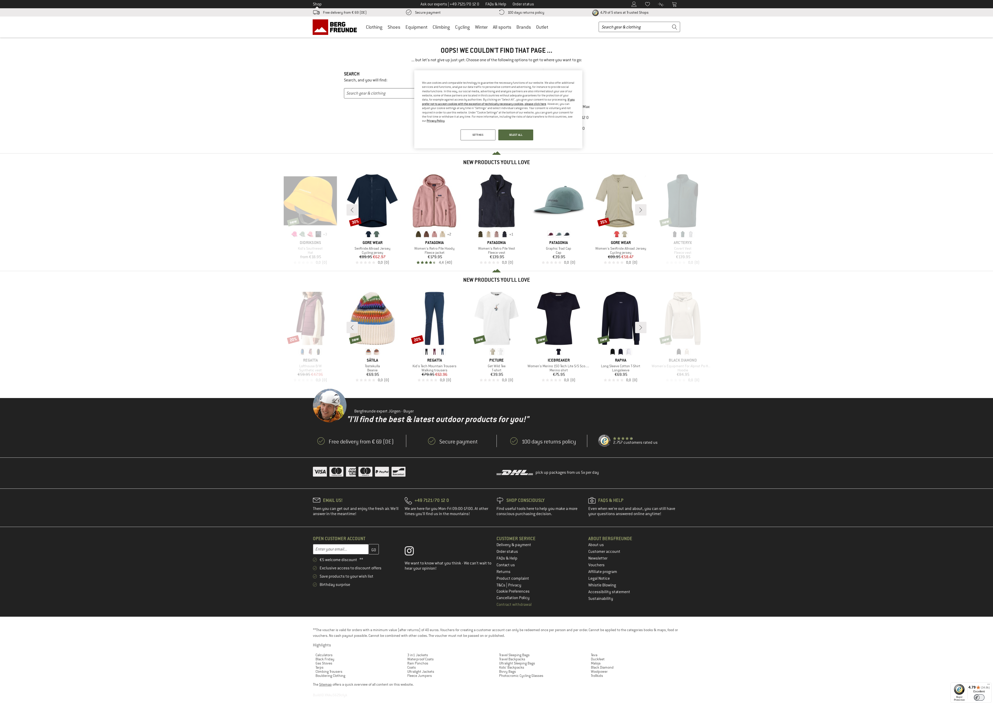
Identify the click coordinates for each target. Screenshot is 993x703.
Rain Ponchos (417, 663)
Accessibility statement (609, 591)
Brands (523, 27)
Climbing (441, 27)
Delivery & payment (513, 544)
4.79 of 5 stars (624, 12)
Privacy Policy (436, 121)
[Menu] (989, 685)
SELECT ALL (516, 134)
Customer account (604, 551)
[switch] (979, 697)
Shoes (394, 27)
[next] (640, 210)
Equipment (416, 27)
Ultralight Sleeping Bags (517, 663)
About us (596, 544)
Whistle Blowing (602, 585)
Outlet (542, 27)
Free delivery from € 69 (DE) (345, 12)
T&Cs (501, 585)
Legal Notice (599, 578)
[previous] (352, 210)
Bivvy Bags (507, 671)
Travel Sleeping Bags (514, 655)
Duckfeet (598, 659)
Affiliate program (602, 571)
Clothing (374, 27)
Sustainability (600, 598)
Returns (503, 571)
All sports (502, 27)
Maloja (595, 663)
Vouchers (596, 565)
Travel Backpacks (512, 659)
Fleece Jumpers (419, 675)
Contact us (505, 565)
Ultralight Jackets (420, 671)
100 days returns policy (526, 12)
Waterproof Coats (420, 659)
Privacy (514, 585)
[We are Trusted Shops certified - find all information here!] (604, 440)
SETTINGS (478, 134)
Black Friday (324, 659)
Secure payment (428, 12)
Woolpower (599, 671)
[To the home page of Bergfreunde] (336, 26)
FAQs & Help (506, 558)
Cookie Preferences (513, 591)
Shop (317, 4)
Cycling (462, 27)
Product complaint (512, 578)
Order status (507, 551)
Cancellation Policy (513, 597)
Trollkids (597, 675)
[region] (498, 109)
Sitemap (325, 684)
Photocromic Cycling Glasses (521, 675)
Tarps (319, 667)
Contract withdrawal (514, 604)
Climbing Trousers (328, 671)
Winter (481, 27)
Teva (594, 655)
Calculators (324, 655)
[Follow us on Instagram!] (413, 552)
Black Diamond (602, 667)
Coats (411, 667)
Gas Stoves (323, 663)
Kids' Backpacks (511, 667)
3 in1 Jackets (417, 655)
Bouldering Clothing (330, 675)
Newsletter (597, 558)
